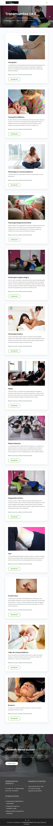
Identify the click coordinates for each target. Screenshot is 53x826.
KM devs (16, 822)
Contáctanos (12, 763)
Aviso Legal (37, 822)
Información (14, 79)
